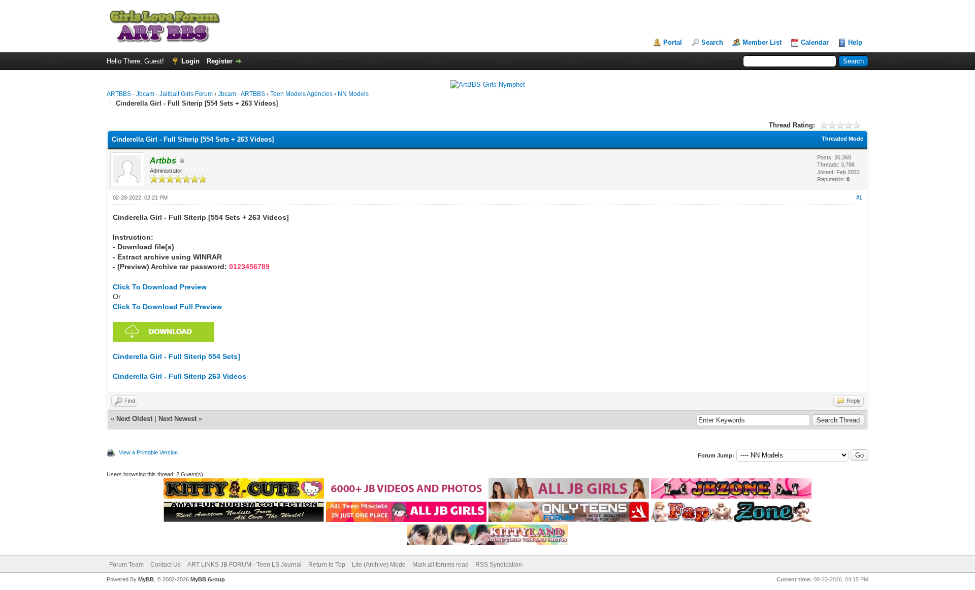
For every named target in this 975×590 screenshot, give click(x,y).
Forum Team (126, 564)
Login (190, 61)
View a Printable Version (148, 452)
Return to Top (326, 564)
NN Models (353, 93)
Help (855, 42)
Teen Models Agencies (301, 93)
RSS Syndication (498, 564)
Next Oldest (134, 418)
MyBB (146, 579)
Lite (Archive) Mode (379, 564)
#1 (859, 197)
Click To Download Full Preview (167, 307)
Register (220, 61)
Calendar (815, 42)
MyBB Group (207, 579)
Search (712, 42)
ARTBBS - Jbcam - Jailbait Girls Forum (160, 93)
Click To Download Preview (160, 287)
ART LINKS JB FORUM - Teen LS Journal (244, 564)
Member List (762, 42)
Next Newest (177, 418)
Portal (672, 42)
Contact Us (165, 564)
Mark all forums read (440, 564)
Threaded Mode (842, 139)
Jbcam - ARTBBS (241, 93)
